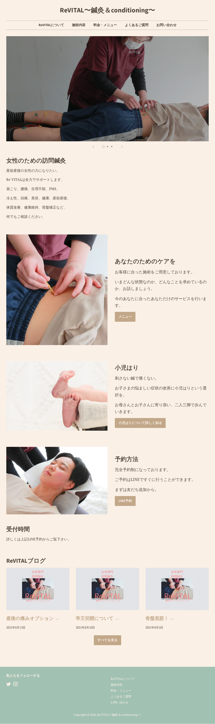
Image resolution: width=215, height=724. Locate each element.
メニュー (125, 316)
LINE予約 (125, 501)
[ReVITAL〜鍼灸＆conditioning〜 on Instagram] (15, 685)
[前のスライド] (93, 146)
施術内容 (78, 25)
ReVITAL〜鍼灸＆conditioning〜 (107, 10)
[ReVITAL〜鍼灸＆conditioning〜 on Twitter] (8, 685)
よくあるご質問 (136, 25)
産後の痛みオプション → (32, 618)
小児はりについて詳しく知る (140, 423)
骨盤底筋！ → (160, 618)
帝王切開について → (97, 618)
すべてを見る (107, 640)
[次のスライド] (121, 146)
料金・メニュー (105, 25)
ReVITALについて (51, 25)
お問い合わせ (166, 25)
